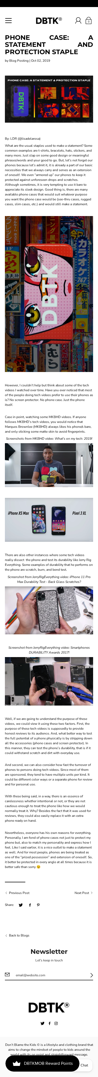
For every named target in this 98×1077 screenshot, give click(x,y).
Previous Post (19, 893)
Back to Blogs (19, 935)
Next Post (82, 893)
